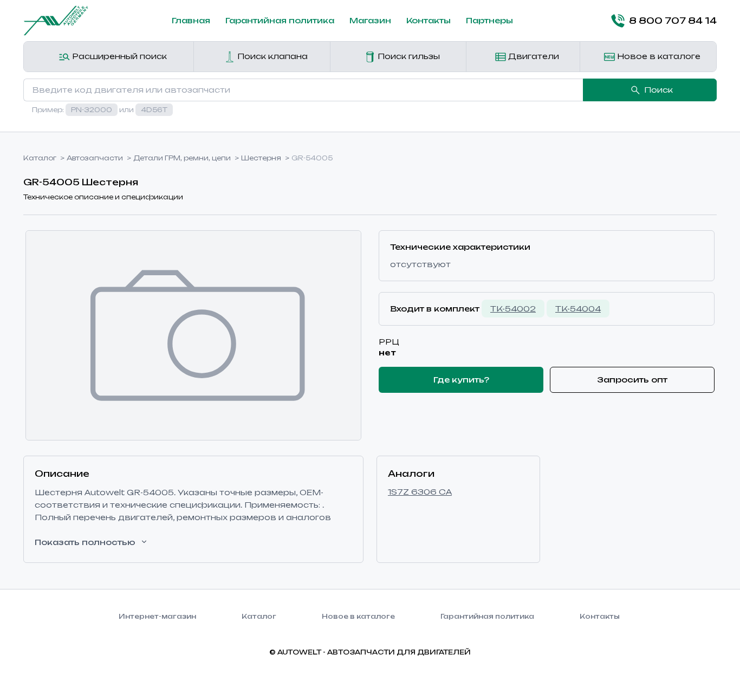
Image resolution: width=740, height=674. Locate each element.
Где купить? (461, 379)
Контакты (428, 20)
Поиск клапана (271, 56)
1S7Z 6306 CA (420, 491)
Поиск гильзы (407, 56)
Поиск (658, 89)
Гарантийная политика (279, 20)
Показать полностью (85, 542)
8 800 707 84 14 (673, 20)
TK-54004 (578, 308)
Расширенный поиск (118, 56)
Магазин (370, 20)
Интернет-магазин (157, 616)
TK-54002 (513, 308)
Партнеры (489, 20)
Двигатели (532, 56)
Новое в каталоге (657, 56)
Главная (191, 20)
